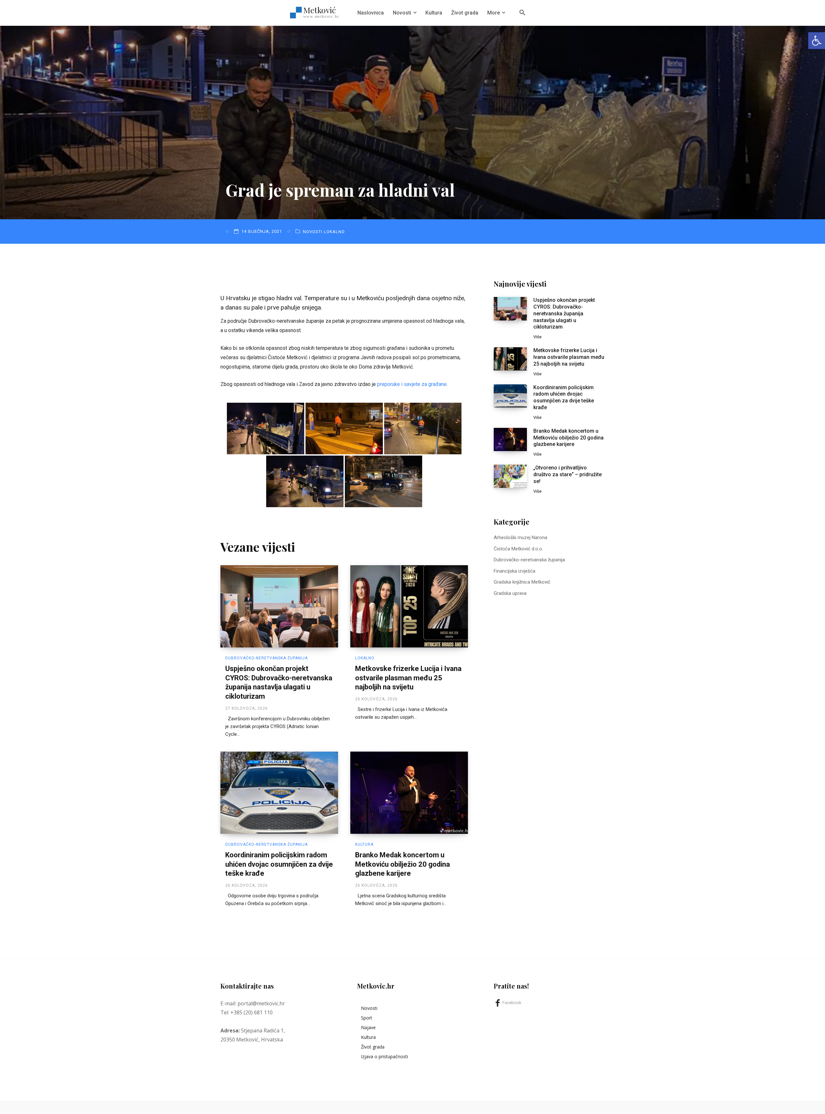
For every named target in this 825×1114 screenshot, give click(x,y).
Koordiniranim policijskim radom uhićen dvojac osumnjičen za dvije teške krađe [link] (279, 864)
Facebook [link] (511, 1002)
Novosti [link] (312, 232)
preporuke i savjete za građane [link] (412, 384)
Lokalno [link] (334, 232)
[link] (816, 40)
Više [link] (537, 337)
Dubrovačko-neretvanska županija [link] (266, 658)
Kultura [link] (364, 844)
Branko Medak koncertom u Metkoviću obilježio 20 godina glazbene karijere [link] (402, 864)
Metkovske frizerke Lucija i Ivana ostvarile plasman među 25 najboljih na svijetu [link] (408, 678)
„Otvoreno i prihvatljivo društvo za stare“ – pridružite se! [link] (567, 474)
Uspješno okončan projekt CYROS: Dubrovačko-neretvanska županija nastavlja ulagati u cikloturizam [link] (564, 313)
